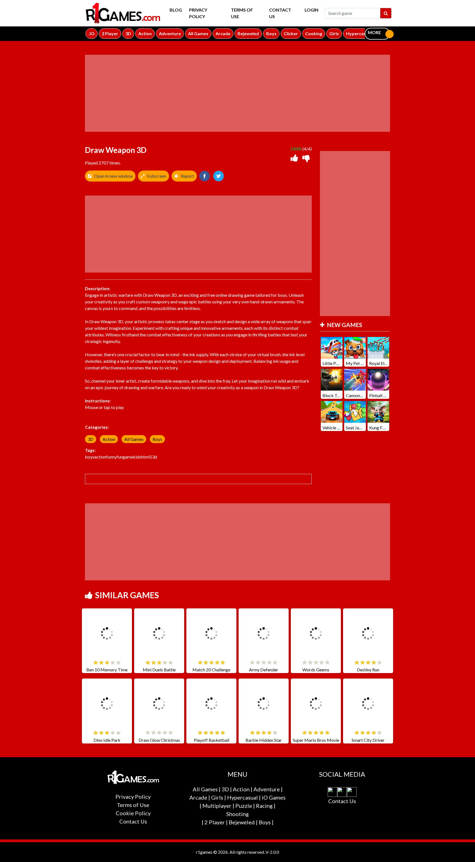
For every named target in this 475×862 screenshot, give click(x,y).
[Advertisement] (237, 93)
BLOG (176, 9)
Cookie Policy (133, 813)
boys (89, 456)
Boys (157, 439)
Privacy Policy (198, 13)
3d (154, 456)
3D (90, 439)
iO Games (274, 797)
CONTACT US (280, 13)
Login (311, 9)
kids (137, 456)
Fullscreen (156, 176)
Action (109, 439)
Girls (217, 797)
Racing (264, 805)
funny (111, 456)
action (100, 456)
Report (187, 176)
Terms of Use (242, 13)
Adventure (266, 789)
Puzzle (243, 805)
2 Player (215, 822)
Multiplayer (216, 805)
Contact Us (133, 821)
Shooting (237, 814)
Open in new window (113, 176)
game (128, 456)
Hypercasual (242, 797)
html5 (146, 456)
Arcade (198, 797)
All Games (133, 439)
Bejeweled (242, 822)
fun (120, 456)
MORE (374, 32)
